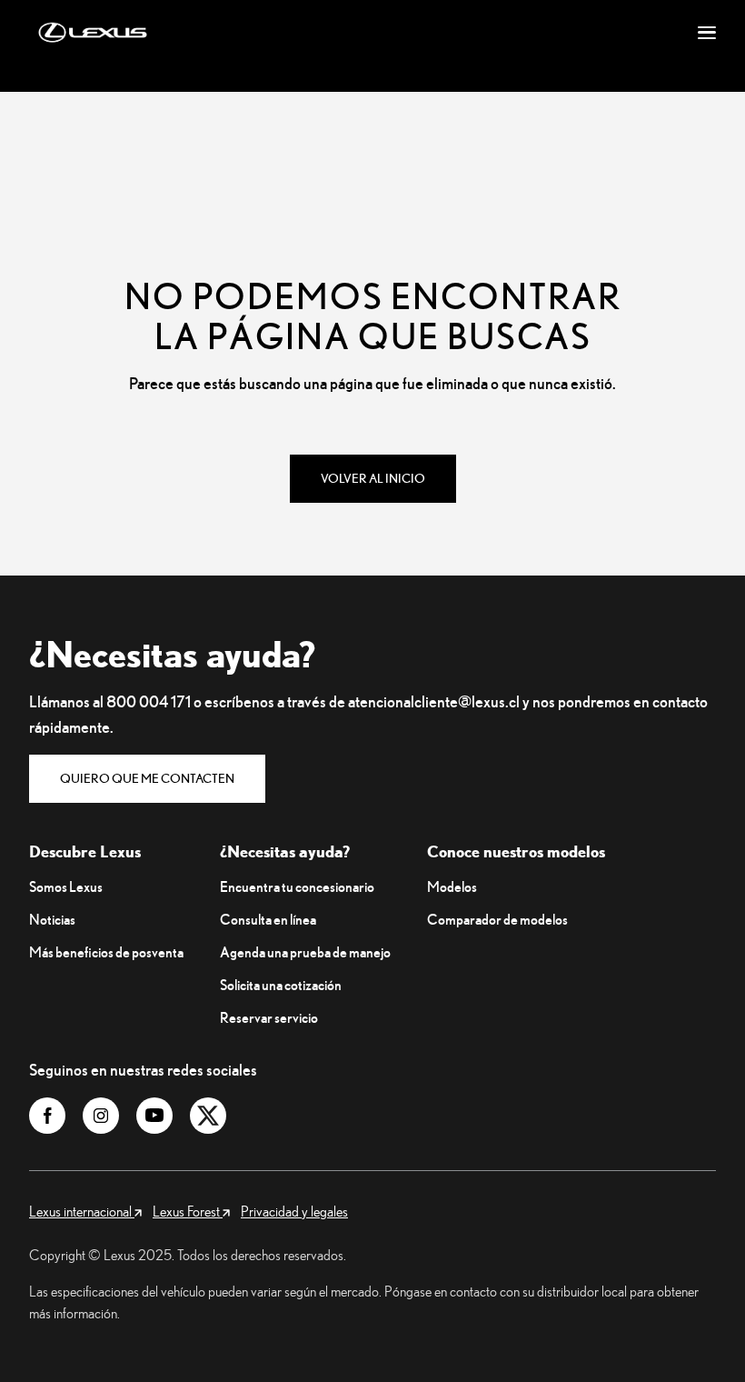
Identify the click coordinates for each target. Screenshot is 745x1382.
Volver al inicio (373, 478)
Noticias (52, 919)
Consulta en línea (268, 919)
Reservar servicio (269, 1017)
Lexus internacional (81, 1211)
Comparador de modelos (497, 919)
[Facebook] (47, 1115)
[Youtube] (154, 1115)
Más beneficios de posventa (106, 952)
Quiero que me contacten (147, 778)
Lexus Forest (188, 1211)
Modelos (452, 886)
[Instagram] (101, 1115)
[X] (208, 1115)
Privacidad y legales (294, 1211)
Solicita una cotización (281, 984)
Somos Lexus (66, 886)
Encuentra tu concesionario (297, 886)
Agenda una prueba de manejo (305, 952)
